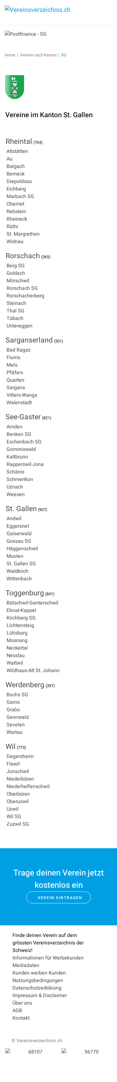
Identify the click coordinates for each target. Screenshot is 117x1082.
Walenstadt (19, 402)
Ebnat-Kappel (21, 610)
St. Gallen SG (21, 563)
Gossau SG (19, 541)
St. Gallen (21, 509)
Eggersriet (18, 526)
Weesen (16, 494)
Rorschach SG (22, 288)
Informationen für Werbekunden (48, 958)
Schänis (15, 472)
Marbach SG (20, 196)
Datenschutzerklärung (36, 988)
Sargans (16, 387)
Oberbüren (18, 794)
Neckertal (17, 648)
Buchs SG (17, 694)
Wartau (14, 732)
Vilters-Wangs (22, 395)
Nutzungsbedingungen (37, 980)
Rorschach (23, 256)
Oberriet (15, 204)
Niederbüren (20, 779)
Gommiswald (21, 449)
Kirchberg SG (21, 618)
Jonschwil (18, 771)
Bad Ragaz (19, 350)
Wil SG (14, 816)
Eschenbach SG (24, 442)
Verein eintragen (60, 898)
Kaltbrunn (17, 457)
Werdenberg (25, 685)
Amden (14, 427)
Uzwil (12, 809)
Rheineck (17, 219)
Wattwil (15, 663)
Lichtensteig (20, 625)
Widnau (15, 241)
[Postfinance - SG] (25, 34)
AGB (17, 1010)
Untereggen (19, 326)
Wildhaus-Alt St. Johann (33, 670)
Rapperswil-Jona (25, 464)
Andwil (14, 518)
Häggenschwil (22, 548)
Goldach (16, 273)
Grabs (13, 709)
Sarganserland (29, 340)
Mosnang (17, 640)
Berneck (16, 174)
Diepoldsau (19, 181)
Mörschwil (18, 281)
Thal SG (15, 311)
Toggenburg (25, 593)
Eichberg (16, 189)
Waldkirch (17, 571)
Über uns (22, 1003)
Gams (13, 702)
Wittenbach (19, 579)
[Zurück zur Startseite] (51, 12)
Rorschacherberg (25, 296)
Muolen (15, 556)
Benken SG (19, 434)
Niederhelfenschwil (28, 786)
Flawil (13, 764)
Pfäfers (15, 372)
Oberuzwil (18, 801)
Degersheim (20, 756)
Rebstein (16, 211)
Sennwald (18, 717)
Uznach (15, 487)
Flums (13, 357)
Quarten (15, 380)
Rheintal (19, 141)
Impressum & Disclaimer (39, 995)
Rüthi (12, 226)
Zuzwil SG (18, 824)
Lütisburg (17, 633)
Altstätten (17, 151)
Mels (12, 365)
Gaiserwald (19, 533)
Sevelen (16, 725)
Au (9, 159)
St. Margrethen (23, 234)
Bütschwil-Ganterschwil (32, 603)
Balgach (16, 166)
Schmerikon (20, 479)
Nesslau (16, 655)
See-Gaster (23, 417)
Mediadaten (25, 965)
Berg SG (16, 265)
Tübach (15, 318)
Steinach (16, 303)
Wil (11, 746)
